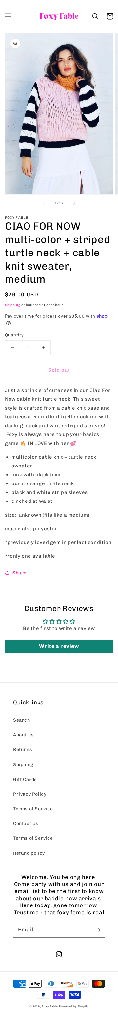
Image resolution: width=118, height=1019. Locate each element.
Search (21, 720)
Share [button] (19, 573)
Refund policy (29, 853)
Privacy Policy (29, 794)
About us (23, 735)
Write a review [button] (59, 646)
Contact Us (26, 823)
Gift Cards (25, 779)
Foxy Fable (50, 1006)
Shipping (13, 305)
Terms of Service (33, 809)
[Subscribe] (97, 929)
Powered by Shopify (74, 1006)
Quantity (14, 334)
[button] (8, 16)
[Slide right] (74, 203)
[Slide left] (43, 203)
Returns (22, 749)
